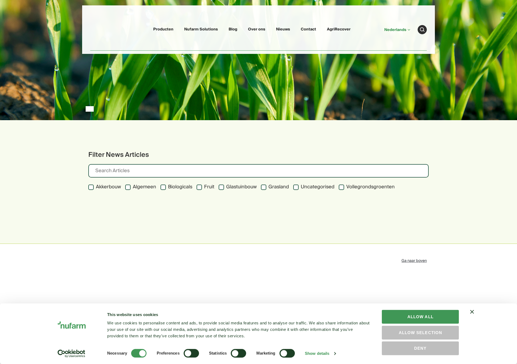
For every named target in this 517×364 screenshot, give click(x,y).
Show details (317, 353)
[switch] (191, 353)
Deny (420, 348)
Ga (422, 29)
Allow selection (420, 332)
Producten (163, 29)
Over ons (256, 29)
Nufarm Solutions (201, 29)
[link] (102, 29)
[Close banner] (472, 316)
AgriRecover (339, 29)
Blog (233, 29)
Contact (308, 29)
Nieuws (283, 29)
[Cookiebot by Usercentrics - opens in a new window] (71, 353)
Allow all (420, 316)
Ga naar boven (414, 261)
